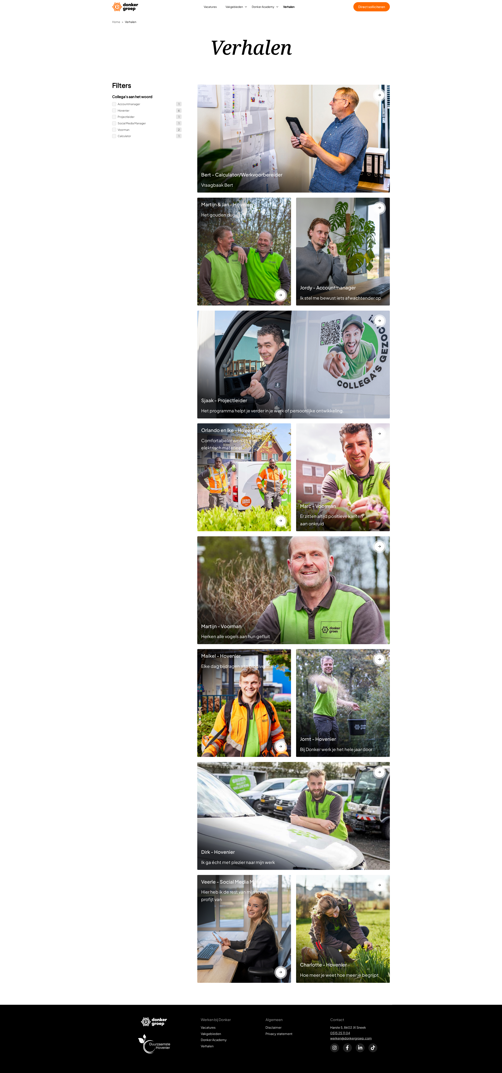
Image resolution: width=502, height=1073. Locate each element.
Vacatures (210, 6)
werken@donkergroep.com (351, 1038)
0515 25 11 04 (340, 1033)
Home (116, 22)
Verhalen (289, 6)
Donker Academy (263, 6)
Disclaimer (273, 1027)
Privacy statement (279, 1034)
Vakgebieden (234, 6)
